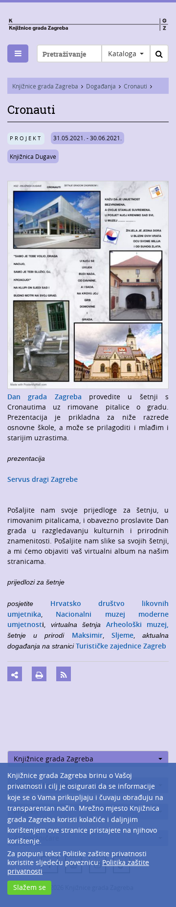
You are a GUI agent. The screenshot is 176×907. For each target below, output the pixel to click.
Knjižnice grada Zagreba (45, 86)
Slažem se (29, 887)
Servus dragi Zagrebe (42, 479)
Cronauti (135, 86)
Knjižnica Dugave (33, 156)
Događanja (101, 86)
